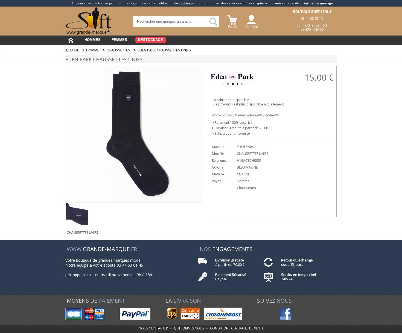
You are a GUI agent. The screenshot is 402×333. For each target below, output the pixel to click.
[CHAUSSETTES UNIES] (133, 201)
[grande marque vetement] (88, 33)
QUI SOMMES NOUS (189, 328)
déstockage (150, 40)
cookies (184, 3)
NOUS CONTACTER (153, 328)
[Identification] (251, 21)
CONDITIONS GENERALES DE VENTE (237, 328)
